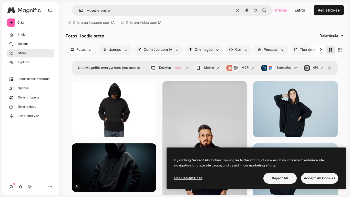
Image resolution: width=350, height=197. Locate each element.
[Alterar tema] (30, 187)
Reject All (280, 178)
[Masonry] (330, 50)
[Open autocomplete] (79, 10)
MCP (245, 68)
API (315, 68)
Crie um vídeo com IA (143, 22)
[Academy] (20, 187)
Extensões (283, 68)
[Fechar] (329, 68)
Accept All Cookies (319, 178)
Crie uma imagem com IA (94, 22)
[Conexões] (11, 187)
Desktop (170, 68)
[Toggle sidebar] (50, 10)
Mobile (209, 68)
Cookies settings (188, 178)
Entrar (300, 10)
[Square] (340, 50)
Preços (281, 10)
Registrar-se (329, 10)
